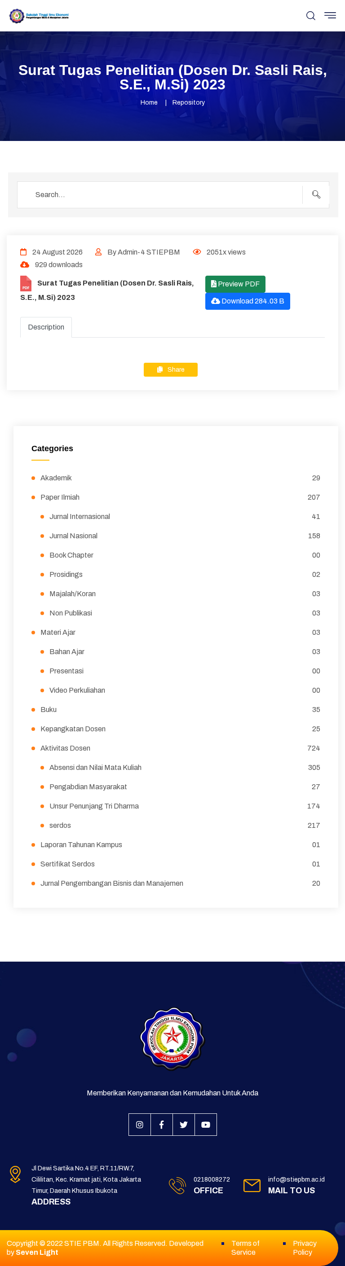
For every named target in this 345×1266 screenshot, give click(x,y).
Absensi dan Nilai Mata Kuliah (184, 767)
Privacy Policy (305, 1248)
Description (46, 327)
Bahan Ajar (184, 651)
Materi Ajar (180, 632)
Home (149, 102)
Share (175, 369)
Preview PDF (238, 284)
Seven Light (37, 1252)
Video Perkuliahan (184, 690)
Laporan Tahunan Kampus (180, 844)
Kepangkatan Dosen (180, 729)
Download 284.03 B (252, 301)
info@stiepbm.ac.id (296, 1179)
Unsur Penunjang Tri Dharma (184, 806)
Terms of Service (245, 1248)
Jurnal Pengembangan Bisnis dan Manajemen (180, 883)
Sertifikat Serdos (180, 864)
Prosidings (184, 574)
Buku (180, 709)
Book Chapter (184, 555)
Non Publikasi (184, 613)
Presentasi (184, 671)
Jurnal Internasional (184, 516)
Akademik (180, 478)
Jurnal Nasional (184, 536)
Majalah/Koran (184, 594)
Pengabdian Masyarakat (184, 787)
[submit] (315, 195)
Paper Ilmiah (180, 497)
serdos (184, 825)
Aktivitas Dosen (180, 748)
